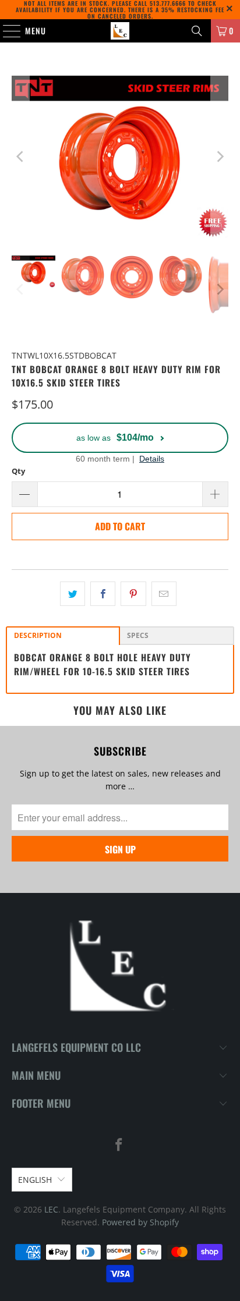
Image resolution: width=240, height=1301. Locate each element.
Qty (18, 471)
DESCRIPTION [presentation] (38, 635)
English (35, 1179)
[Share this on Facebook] (102, 594)
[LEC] (120, 30)
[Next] (219, 157)
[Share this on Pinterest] (133, 594)
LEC (51, 1209)
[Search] (197, 30)
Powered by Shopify (140, 1222)
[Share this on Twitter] (72, 594)
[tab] (63, 635)
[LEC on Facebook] (119, 1145)
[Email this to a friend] (164, 594)
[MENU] (6, 30)
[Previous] (20, 157)
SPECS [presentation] (138, 635)
